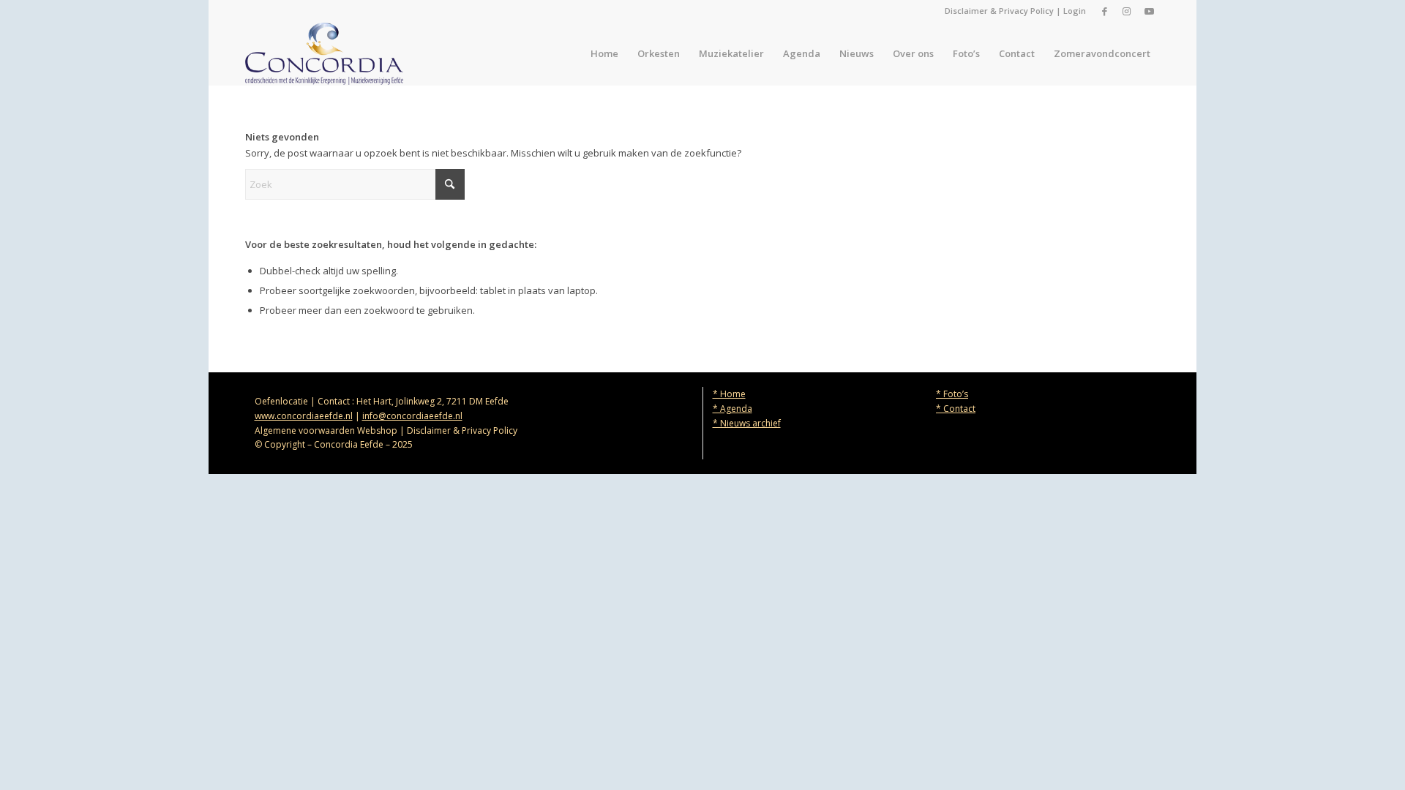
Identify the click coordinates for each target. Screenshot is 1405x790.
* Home (729, 394)
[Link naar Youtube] (1149, 11)
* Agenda (732, 408)
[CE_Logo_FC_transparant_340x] (324, 54)
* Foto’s (952, 394)
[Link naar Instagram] (1126, 11)
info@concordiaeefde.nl (412, 416)
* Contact (955, 408)
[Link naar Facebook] (1104, 11)
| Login (1070, 10)
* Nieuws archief (747, 423)
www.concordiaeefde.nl (304, 416)
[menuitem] (604, 54)
